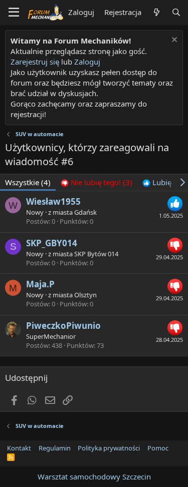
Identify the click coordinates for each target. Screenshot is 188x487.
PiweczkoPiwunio (63, 325)
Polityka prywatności (109, 447)
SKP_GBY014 (51, 243)
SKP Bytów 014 (96, 253)
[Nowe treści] (156, 12)
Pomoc (157, 447)
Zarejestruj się (35, 62)
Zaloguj (87, 62)
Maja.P (40, 284)
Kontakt (19, 447)
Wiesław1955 (53, 201)
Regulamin (55, 447)
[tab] (96, 182)
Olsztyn (85, 294)
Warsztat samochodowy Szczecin (94, 476)
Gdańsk (85, 212)
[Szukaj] (176, 12)
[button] (14, 12)
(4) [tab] (28, 182)
